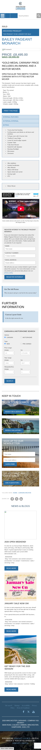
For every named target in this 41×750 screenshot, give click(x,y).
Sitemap (17, 705)
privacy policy (8, 273)
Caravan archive (24, 493)
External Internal (11, 121)
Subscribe (10, 464)
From (6, 350)
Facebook (12, 499)
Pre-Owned (27, 344)
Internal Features (11, 117)
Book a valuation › (13, 430)
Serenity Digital (20, 743)
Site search (8, 705)
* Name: (7, 246)
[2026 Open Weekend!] (20, 525)
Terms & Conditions (23, 708)
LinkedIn (21, 499)
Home (15, 493)
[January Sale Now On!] (20, 586)
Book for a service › (14, 412)
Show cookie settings (7, 748)
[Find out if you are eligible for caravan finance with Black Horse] (20, 195)
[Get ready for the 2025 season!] (20, 649)
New (8, 344)
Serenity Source (22, 738)
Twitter (16, 499)
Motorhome (27, 337)
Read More (11, 568)
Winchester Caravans (20, 6)
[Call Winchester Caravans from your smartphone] (7, 15)
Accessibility (26, 705)
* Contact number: (11, 253)
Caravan (10, 337)
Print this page (11, 111)
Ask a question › (12, 483)
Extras (6, 125)
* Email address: (10, 260)
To (21, 350)
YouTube (33, 712)
